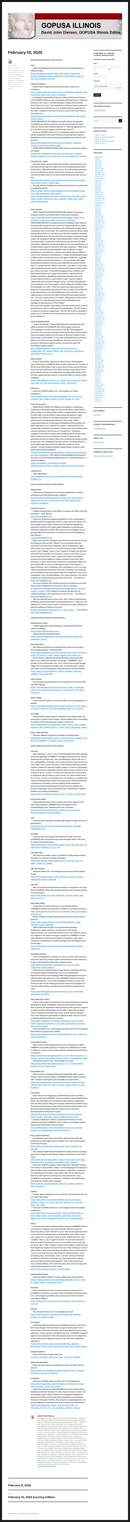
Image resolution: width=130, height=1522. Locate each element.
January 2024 (99, 219)
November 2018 (99, 343)
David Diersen (12, 65)
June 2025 (98, 185)
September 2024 (100, 203)
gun (23, 82)
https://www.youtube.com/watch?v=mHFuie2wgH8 (50, 1269)
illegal (10, 84)
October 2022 (99, 249)
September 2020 (100, 299)
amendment (12, 72)
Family (17, 80)
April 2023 (98, 237)
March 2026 (98, 167)
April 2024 (98, 213)
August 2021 (98, 277)
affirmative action (19, 70)
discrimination (12, 76)
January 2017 (99, 387)
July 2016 (98, 399)
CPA (14, 74)
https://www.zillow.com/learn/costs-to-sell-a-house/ (53, 610)
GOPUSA (18, 82)
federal (21, 80)
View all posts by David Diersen (46, 1466)
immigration (12, 86)
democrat (19, 74)
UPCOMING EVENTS (100, 110)
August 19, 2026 (100, 143)
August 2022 (99, 253)
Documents (97, 415)
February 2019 (99, 337)
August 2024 (99, 205)
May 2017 (98, 379)
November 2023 (100, 223)
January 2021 (99, 291)
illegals (14, 84)
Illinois (19, 84)
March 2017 (98, 383)
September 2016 (100, 395)
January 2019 (99, 339)
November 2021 (99, 271)
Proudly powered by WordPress (28, 1513)
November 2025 (100, 175)
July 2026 (98, 159)
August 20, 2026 (100, 139)
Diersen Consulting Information (103, 456)
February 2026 (99, 169)
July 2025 (98, 183)
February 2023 (99, 241)
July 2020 (98, 303)
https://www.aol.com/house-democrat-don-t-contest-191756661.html (58, 794)
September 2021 (100, 275)
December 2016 (99, 389)
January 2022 (99, 267)
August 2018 (98, 349)
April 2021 (98, 285)
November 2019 (100, 319)
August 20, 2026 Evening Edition (105, 137)
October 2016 (99, 393)
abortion (10, 70)
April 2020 (98, 309)
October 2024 (99, 201)
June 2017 (98, 377)
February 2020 (99, 313)
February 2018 (99, 361)
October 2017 (99, 369)
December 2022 (100, 245)
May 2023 (98, 235)
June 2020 (98, 305)
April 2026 (98, 165)
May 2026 (98, 163)
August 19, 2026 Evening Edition (105, 141)
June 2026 (98, 161)
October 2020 (99, 297)
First (95, 69)
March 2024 (98, 215)
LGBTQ (10, 88)
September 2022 (100, 251)
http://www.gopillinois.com (41, 516)
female (10, 82)
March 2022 (98, 263)
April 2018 (98, 357)
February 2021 (99, 289)
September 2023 (100, 227)
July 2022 (98, 255)
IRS (17, 86)
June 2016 (98, 401)
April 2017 (98, 381)
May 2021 (98, 283)
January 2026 (99, 171)
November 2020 (100, 295)
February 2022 (99, 265)
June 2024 (98, 209)
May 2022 (98, 259)
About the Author (99, 442)
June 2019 (98, 329)
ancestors (19, 72)
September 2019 (100, 323)
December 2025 (100, 173)
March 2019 (98, 335)
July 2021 (97, 279)
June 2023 (98, 233)
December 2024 (100, 197)
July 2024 (98, 207)
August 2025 (99, 181)
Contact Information (100, 428)
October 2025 (99, 177)
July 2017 (97, 375)
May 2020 (98, 307)
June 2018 (98, 353)
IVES (20, 86)
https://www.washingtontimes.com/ (45, 631)
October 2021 (99, 273)
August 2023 (99, 229)
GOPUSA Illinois (13, 1513)
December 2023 (99, 221)
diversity (20, 76)
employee (17, 78)
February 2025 (99, 193)
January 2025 (99, 195)
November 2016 (100, 391)
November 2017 (99, 367)
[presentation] (108, 86)
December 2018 (99, 341)
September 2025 (100, 179)
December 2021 (99, 269)
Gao (14, 82)
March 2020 (98, 311)
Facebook (11, 80)
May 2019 (98, 331)
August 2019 (99, 325)
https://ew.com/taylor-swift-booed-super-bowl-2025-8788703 (55, 1357)
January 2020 (99, 315)
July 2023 (98, 231)
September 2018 (100, 347)
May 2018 (98, 355)
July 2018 (97, 351)
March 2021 (98, 287)
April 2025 (98, 189)
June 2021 (98, 281)
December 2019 (99, 317)
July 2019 (98, 327)
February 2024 (99, 217)
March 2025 (98, 191)
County (10, 74)
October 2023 (99, 225)
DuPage (10, 78)
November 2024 (100, 199)
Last (109, 69)
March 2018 (98, 359)
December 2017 (99, 365)
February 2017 (99, 385)
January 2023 (99, 243)
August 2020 (99, 301)
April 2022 (98, 261)
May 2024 (98, 211)
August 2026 (99, 157)
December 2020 (100, 293)
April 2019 (98, 333)
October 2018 (99, 345)
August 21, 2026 (100, 135)
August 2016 (99, 397)
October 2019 (99, 321)
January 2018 (99, 363)
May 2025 (98, 187)
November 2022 (100, 247)
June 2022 (98, 257)
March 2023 (98, 239)
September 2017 (100, 371)
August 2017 (98, 373)
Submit (97, 95)
